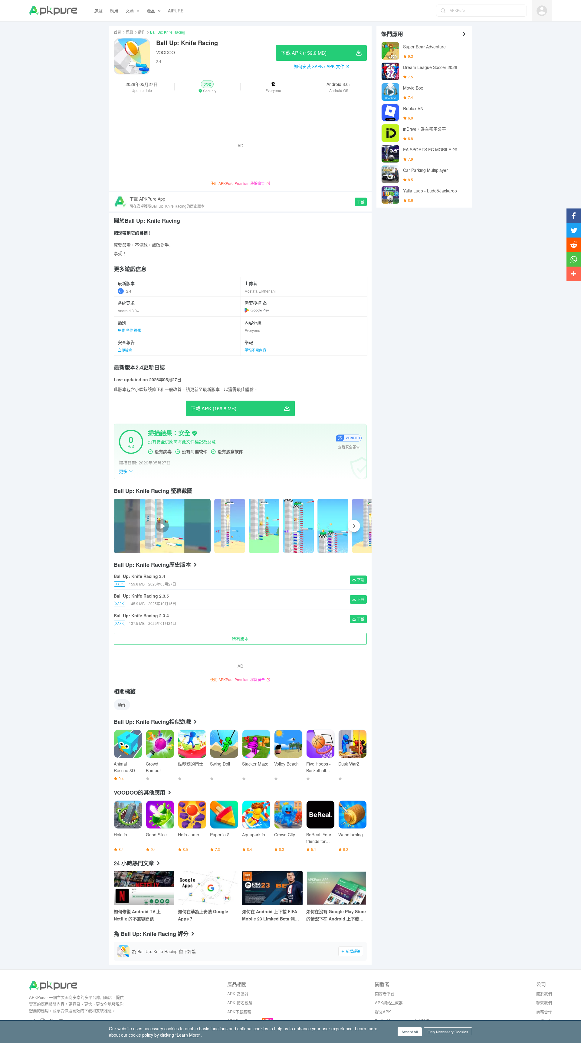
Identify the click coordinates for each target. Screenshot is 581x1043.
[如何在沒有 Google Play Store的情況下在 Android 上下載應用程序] (336, 888)
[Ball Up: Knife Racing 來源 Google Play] (257, 310)
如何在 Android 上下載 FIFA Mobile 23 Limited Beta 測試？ (269, 915)
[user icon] (542, 10)
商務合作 (544, 1012)
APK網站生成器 (389, 1002)
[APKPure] (53, 10)
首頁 (117, 31)
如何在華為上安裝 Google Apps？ (203, 915)
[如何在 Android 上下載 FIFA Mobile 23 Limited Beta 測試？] (272, 888)
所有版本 (240, 639)
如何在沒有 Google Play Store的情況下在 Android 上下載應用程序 (336, 915)
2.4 (128, 291)
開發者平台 (385, 993)
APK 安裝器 (237, 993)
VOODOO (165, 52)
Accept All (410, 1031)
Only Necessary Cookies (448, 1031)
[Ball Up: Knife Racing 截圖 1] (264, 526)
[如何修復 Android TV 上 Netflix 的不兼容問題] (144, 888)
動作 (141, 31)
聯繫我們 (544, 1002)
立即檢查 (125, 350)
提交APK (383, 1012)
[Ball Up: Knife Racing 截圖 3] (332, 526)
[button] (207, 86)
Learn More (188, 1035)
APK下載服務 (239, 1012)
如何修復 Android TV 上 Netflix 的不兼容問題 (137, 915)
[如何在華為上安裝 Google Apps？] (208, 888)
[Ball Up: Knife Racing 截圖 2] (298, 526)
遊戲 (129, 31)
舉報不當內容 (255, 350)
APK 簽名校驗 (239, 1002)
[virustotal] (195, 433)
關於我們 (544, 993)
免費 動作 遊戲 (129, 330)
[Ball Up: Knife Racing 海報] (229, 526)
